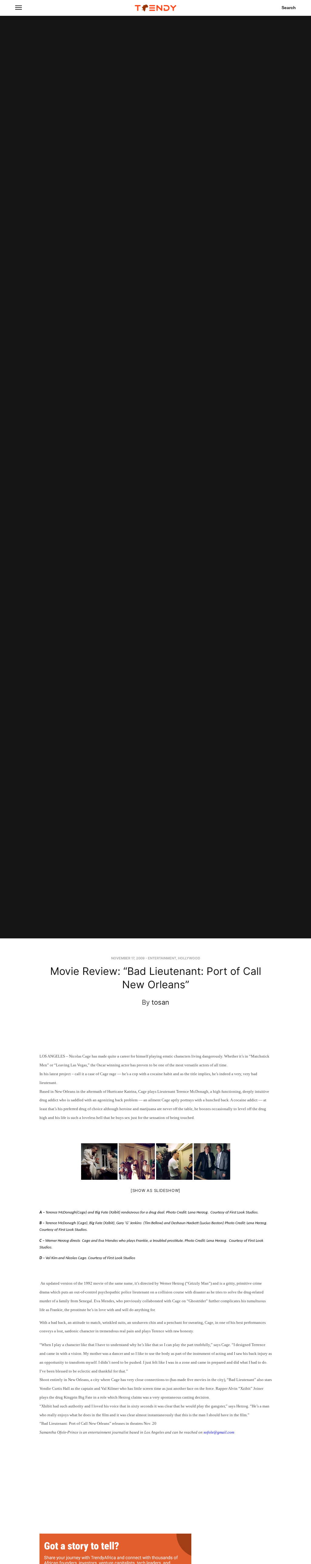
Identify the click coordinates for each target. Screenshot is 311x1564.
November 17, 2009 (128, 958)
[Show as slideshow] (155, 1190)
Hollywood (189, 958)
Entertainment (162, 958)
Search (289, 7)
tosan (160, 1002)
